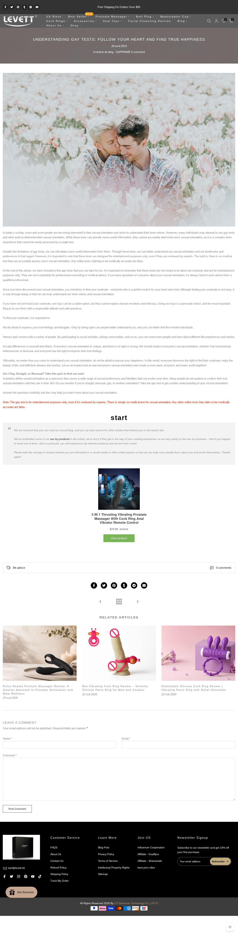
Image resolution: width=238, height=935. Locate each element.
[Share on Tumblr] (24, 7)
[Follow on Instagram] (18, 876)
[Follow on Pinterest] (25, 876)
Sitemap (103, 874)
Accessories (84, 21)
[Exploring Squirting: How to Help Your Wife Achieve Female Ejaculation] (100, 602)
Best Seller (80, 16)
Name (7, 738)
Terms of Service (108, 860)
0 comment (138, 52)
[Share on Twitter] (11, 7)
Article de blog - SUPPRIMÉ (113, 52)
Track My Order (59, 880)
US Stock (54, 16)
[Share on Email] (37, 7)
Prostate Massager (111, 16)
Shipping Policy (59, 874)
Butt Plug (144, 16)
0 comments (223, 567)
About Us (54, 25)
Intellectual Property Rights (114, 867)
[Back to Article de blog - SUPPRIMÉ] (119, 602)
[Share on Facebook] (5, 7)
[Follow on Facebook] (4, 876)
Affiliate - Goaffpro (148, 854)
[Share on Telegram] (30, 7)
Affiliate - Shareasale (150, 860)
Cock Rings (55, 21)
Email (126, 738)
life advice (19, 567)
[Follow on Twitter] (11, 876)
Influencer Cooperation (151, 847)
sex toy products (60, 438)
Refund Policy (58, 867)
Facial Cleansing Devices (149, 21)
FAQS (53, 847)
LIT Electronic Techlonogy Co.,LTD (134, 903)
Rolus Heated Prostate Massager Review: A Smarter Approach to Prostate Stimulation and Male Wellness (38, 690)
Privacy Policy (106, 854)
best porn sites (146, 867)
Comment (10, 755)
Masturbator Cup (174, 16)
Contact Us (56, 860)
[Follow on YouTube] (32, 876)
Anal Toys (111, 21)
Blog (181, 21)
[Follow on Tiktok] (39, 876)
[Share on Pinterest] (18, 7)
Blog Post (103, 847)
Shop (74, 25)
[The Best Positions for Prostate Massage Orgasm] (137, 602)
